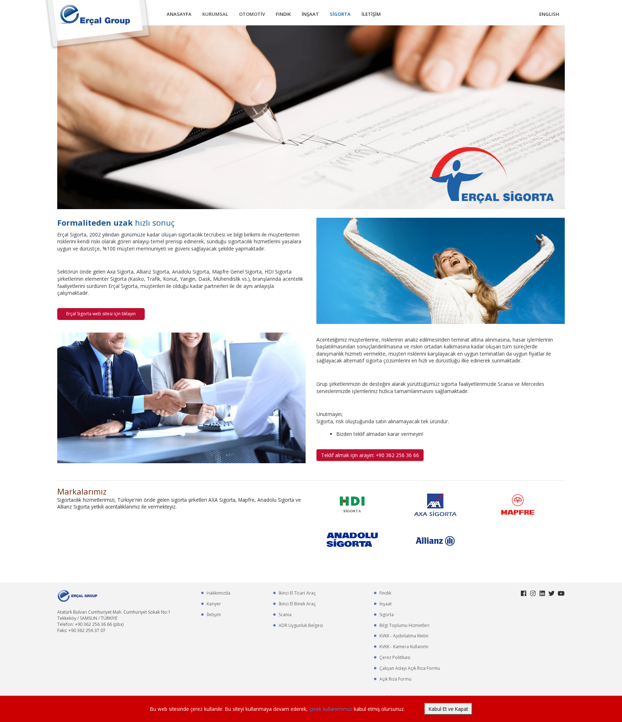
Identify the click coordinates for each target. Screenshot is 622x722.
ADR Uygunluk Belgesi (301, 625)
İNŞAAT (310, 14)
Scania (285, 615)
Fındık (385, 593)
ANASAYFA (179, 14)
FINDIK (283, 14)
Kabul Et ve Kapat (448, 708)
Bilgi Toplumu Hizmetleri (404, 625)
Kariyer (214, 604)
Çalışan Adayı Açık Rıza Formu (409, 668)
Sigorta (386, 615)
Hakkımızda (218, 593)
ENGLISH (549, 14)
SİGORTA (340, 14)
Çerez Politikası (394, 657)
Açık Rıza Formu (395, 679)
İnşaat (385, 604)
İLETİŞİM (371, 14)
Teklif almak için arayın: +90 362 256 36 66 (370, 455)
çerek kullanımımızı (331, 708)
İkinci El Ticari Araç (297, 593)
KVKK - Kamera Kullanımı (403, 647)
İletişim (214, 615)
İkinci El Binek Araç (297, 604)
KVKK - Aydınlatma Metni (403, 636)
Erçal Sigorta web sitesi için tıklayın (101, 314)
